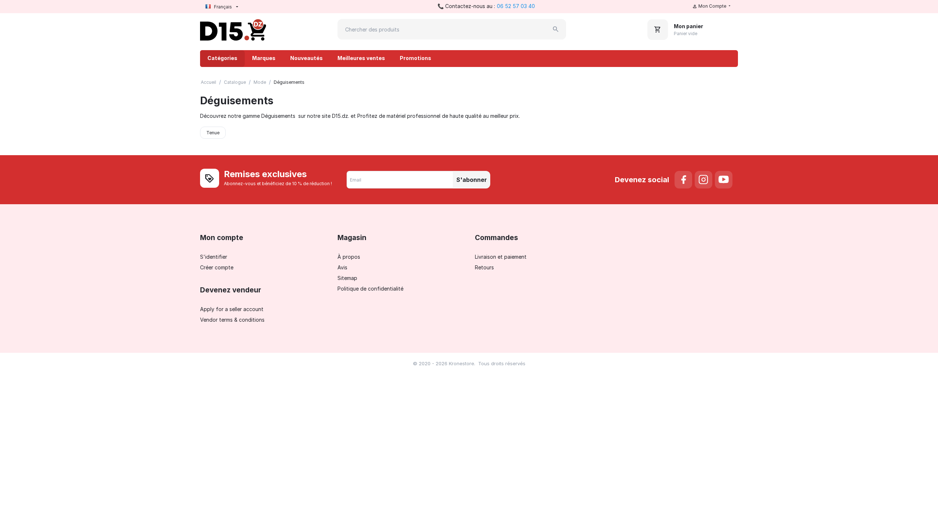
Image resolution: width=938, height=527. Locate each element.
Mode (260, 82)
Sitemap (347, 278)
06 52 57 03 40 (516, 6)
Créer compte (216, 267)
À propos (348, 257)
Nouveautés (306, 58)
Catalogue (235, 82)
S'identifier (213, 257)
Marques (264, 58)
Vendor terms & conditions (232, 320)
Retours (484, 267)
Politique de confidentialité (370, 288)
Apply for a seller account (231, 309)
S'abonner (471, 179)
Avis (342, 267)
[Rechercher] (556, 29)
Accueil (208, 82)
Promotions (415, 58)
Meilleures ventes (361, 58)
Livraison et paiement (501, 257)
